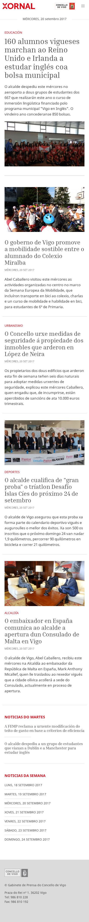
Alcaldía (12, 613)
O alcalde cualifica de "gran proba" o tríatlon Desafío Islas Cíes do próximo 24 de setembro (42, 490)
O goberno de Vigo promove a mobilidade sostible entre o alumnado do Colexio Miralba (44, 252)
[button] (83, 6)
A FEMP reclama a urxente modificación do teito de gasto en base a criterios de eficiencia (44, 728)
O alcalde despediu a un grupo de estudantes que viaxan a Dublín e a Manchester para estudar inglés (44, 747)
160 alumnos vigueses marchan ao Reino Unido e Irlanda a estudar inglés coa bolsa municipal (42, 58)
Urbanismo (14, 325)
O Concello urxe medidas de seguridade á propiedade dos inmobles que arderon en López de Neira (44, 344)
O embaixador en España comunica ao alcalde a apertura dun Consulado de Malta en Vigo (42, 631)
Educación (13, 32)
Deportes (12, 472)
